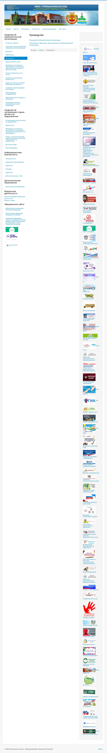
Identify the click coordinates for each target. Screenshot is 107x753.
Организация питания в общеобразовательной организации (13, 103)
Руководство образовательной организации (45, 40)
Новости (16, 29)
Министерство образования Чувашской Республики (14, 214)
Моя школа (62, 29)
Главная (8, 29)
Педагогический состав (13, 62)
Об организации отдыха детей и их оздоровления (16, 121)
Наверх (100, 749)
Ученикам (9, 169)
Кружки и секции (9, 200)
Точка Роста (36, 29)
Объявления (25, 29)
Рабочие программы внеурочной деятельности (14, 197)
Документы (9, 51)
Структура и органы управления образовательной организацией (16, 47)
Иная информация (11, 148)
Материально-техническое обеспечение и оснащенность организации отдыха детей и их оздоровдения (15, 131)
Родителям (9, 172)
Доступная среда (11, 144)
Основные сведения (12, 43)
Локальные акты (11, 159)
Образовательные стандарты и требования (15, 98)
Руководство (10, 58)
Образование (10, 55)
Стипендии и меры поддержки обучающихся (15, 88)
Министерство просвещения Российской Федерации (15, 209)
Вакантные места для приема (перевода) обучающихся (15, 83)
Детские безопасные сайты (14, 176)
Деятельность (10, 125)
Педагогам (9, 165)
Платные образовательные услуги (14, 73)
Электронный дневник (49, 29)
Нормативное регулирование (15, 162)
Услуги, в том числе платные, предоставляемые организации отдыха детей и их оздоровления (15, 139)
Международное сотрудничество (11, 93)
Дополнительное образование (15, 187)
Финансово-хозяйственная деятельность (14, 78)
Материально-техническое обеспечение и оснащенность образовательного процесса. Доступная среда (15, 67)
